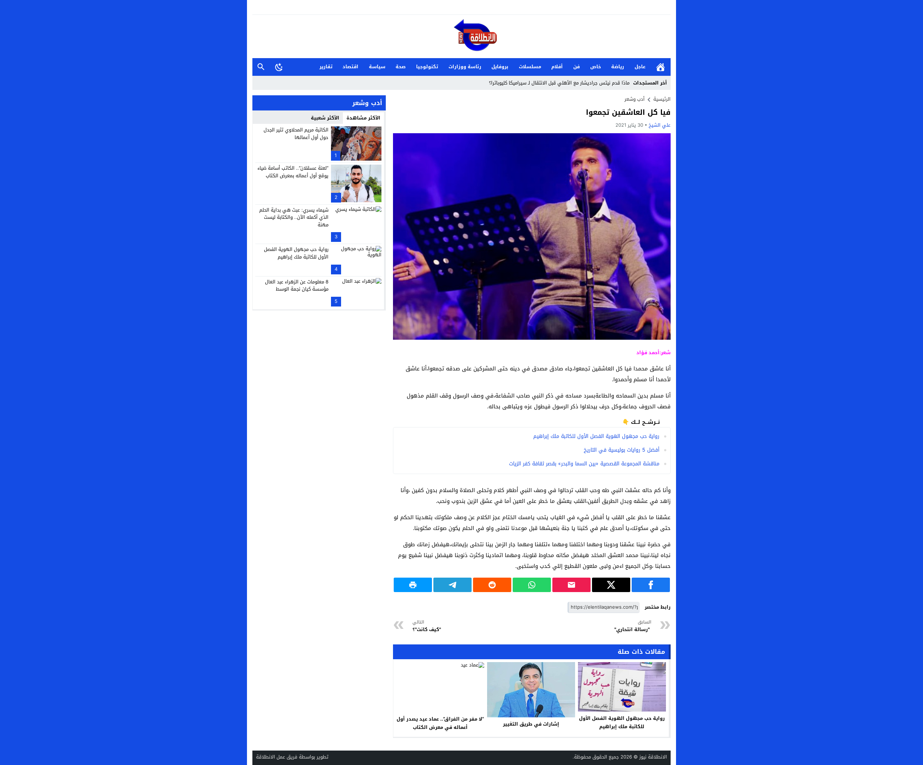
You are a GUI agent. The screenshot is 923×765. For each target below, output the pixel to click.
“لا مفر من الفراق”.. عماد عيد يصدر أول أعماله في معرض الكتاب (440, 723)
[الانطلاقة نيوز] (461, 37)
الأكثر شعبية (325, 117)
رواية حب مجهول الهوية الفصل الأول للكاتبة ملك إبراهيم (596, 436)
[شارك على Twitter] (611, 585)
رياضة (617, 66)
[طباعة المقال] (413, 585)
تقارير (325, 66)
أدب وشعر (634, 99)
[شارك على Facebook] (650, 585)
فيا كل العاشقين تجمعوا (628, 112)
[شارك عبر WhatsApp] (532, 585)
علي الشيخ (660, 125)
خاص (595, 66)
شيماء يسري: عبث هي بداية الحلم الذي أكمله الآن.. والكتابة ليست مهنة (293, 217)
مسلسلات (530, 66)
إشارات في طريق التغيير (531, 724)
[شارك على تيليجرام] (452, 585)
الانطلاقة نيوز (653, 756)
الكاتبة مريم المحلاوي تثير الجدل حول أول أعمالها (296, 133)
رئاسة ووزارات (465, 66)
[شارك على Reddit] (492, 585)
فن (576, 66)
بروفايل (499, 66)
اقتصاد (350, 66)
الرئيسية (661, 67)
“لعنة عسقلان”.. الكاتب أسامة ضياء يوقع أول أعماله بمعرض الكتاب (292, 172)
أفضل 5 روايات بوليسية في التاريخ (621, 450)
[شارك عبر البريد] (571, 585)
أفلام (557, 66)
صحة (401, 66)
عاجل (640, 66)
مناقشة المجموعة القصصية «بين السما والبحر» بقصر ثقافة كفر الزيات (584, 464)
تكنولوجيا (427, 66)
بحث (261, 67)
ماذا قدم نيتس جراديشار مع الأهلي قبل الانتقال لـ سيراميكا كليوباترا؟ (559, 82)
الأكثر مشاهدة (363, 117)
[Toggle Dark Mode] (279, 66)
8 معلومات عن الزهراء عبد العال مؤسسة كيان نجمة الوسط (296, 285)
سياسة (377, 66)
